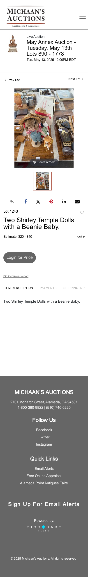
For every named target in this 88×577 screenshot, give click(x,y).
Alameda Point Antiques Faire (44, 483)
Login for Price (20, 258)
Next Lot (74, 79)
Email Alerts (44, 468)
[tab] (18, 290)
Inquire (80, 236)
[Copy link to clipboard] (12, 201)
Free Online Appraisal (44, 476)
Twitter (44, 437)
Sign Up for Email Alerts (44, 504)
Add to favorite (82, 212)
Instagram (44, 444)
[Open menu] (82, 16)
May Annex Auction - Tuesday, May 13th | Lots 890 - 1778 (51, 48)
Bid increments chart (15, 276)
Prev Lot (13, 80)
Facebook (44, 430)
